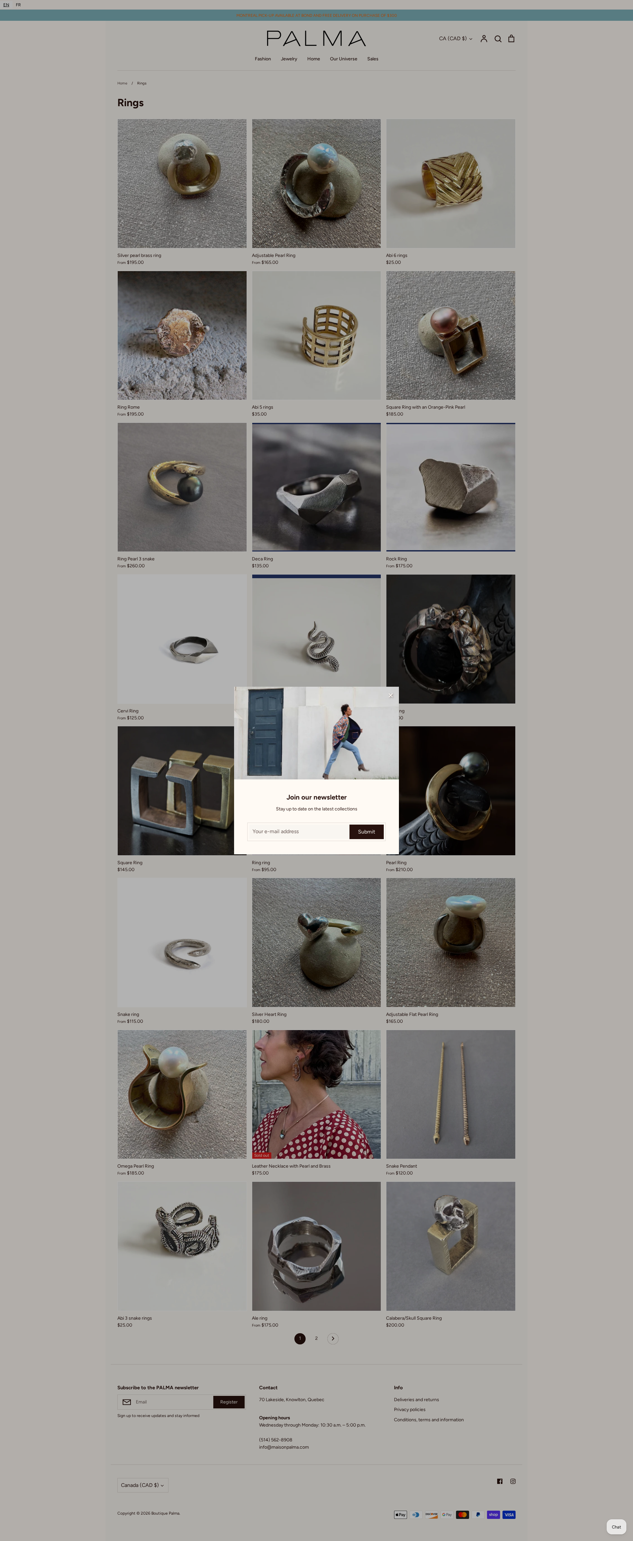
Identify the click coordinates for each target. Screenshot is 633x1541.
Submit (366, 832)
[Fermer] (390, 695)
